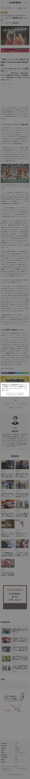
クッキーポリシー (12, 394)
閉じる (20, 394)
